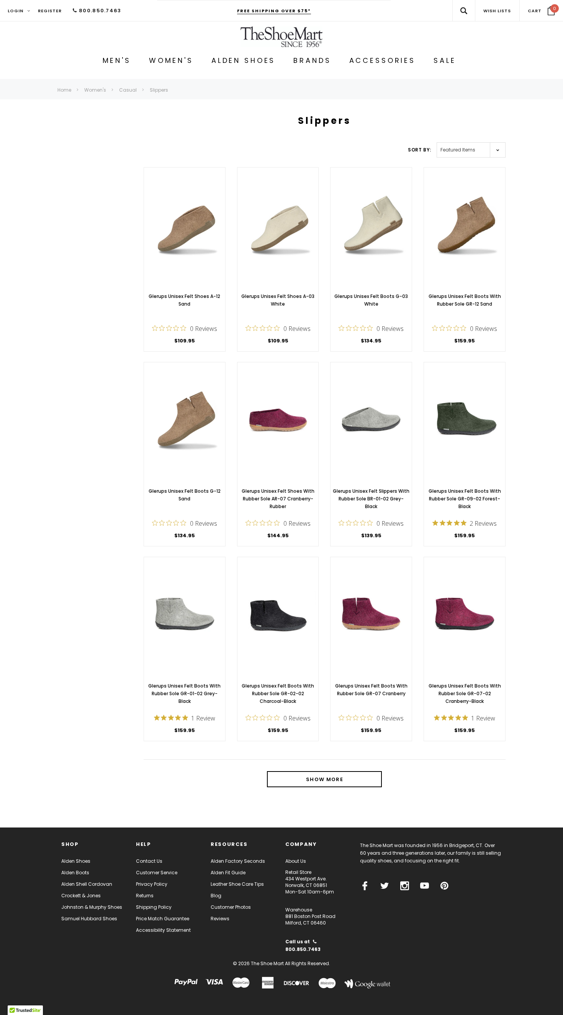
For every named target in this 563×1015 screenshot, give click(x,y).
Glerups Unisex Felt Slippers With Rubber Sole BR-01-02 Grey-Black (371, 499)
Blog (216, 895)
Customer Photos (231, 907)
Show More (324, 779)
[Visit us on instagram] (404, 885)
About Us (295, 861)
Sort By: (419, 149)
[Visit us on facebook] (365, 885)
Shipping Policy (154, 907)
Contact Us (149, 861)
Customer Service (156, 872)
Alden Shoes (75, 861)
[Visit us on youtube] (424, 885)
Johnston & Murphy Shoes (91, 907)
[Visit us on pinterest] (444, 885)
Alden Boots (75, 872)
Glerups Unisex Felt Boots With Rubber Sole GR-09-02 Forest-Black (465, 499)
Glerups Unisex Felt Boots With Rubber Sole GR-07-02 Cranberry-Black (465, 693)
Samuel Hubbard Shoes (89, 918)
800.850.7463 (99, 10)
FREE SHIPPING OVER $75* (274, 11)
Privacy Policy (151, 884)
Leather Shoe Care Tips (237, 884)
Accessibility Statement (163, 930)
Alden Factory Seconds (238, 861)
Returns (145, 895)
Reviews (220, 918)
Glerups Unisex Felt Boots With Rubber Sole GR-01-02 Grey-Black (184, 693)
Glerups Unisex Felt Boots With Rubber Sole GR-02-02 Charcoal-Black (278, 693)
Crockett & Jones (81, 895)
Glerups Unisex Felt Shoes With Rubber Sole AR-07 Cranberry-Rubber (278, 499)
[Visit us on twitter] (385, 885)
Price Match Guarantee (162, 918)
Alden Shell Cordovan (86, 884)
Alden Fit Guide (228, 872)
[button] (541, 10)
